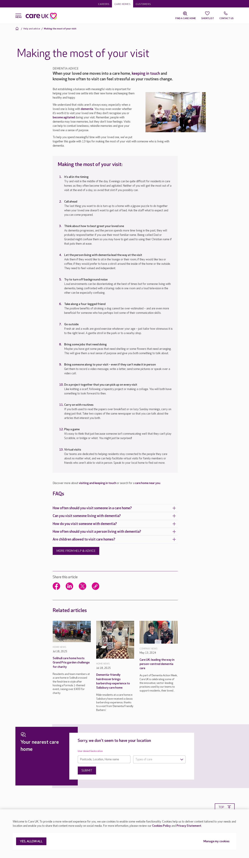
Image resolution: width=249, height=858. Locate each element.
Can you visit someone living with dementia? (87, 516)
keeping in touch (146, 73)
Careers (103, 4)
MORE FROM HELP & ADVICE (76, 551)
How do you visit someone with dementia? (85, 524)
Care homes (123, 4)
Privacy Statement (189, 826)
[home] (17, 28)
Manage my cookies (216, 841)
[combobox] (159, 759)
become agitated (64, 117)
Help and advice (31, 28)
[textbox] (159, 759)
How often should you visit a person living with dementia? (97, 532)
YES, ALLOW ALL (31, 841)
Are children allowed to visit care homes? (84, 539)
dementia (87, 109)
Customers (143, 4)
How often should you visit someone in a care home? (92, 508)
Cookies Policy (161, 826)
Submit (86, 770)
